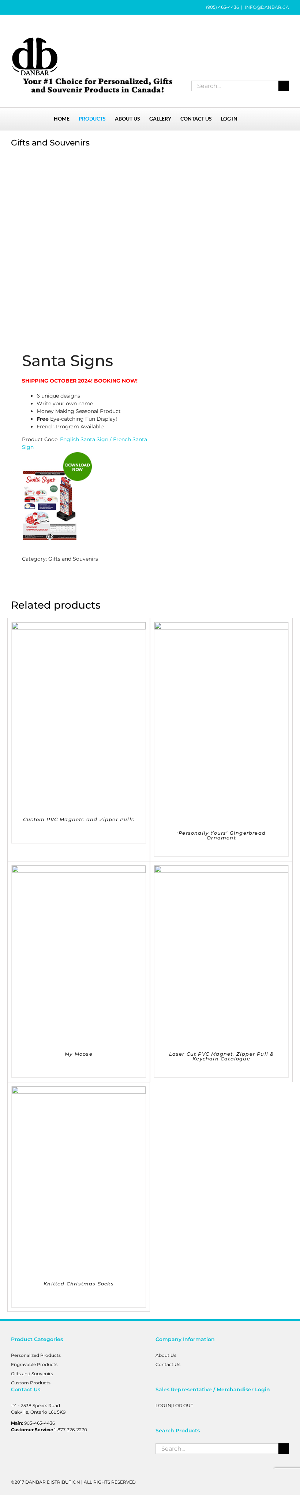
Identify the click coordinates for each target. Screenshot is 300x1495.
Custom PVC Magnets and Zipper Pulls (78, 819)
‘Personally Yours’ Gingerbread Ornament (221, 835)
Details (78, 717)
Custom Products (30, 1382)
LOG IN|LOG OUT (174, 1405)
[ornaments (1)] (78, 245)
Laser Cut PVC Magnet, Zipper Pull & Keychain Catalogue (221, 1056)
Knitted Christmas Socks (79, 1284)
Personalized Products (36, 1355)
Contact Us (167, 1364)
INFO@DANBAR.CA (267, 7)
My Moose (79, 1054)
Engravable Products (34, 1364)
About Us (165, 1355)
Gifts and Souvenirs (73, 558)
